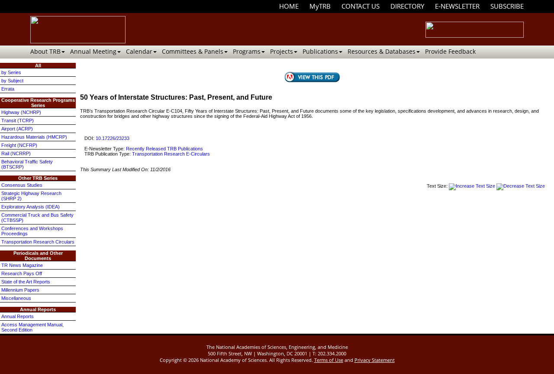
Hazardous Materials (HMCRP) (34, 137)
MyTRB (320, 6)
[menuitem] (289, 6)
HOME (289, 6)
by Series (11, 72)
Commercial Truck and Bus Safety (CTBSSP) (37, 217)
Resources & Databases (382, 51)
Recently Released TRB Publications (164, 148)
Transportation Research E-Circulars (171, 153)
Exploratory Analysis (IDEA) (30, 206)
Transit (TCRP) (17, 120)
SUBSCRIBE (507, 6)
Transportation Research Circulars (37, 241)
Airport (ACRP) (17, 128)
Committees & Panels (192, 51)
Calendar (139, 51)
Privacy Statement (374, 360)
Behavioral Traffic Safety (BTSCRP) (27, 164)
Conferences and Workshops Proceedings (32, 231)
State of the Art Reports (25, 281)
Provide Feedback (450, 51)
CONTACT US (360, 6)
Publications (320, 51)
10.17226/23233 (112, 138)
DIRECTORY (407, 6)
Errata (7, 88)
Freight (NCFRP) (19, 145)
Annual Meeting (93, 51)
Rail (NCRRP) (16, 153)
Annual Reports (17, 316)
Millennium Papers (20, 290)
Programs (247, 51)
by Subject (12, 80)
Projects (281, 51)
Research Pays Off (21, 273)
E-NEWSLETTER (457, 6)
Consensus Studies (21, 185)
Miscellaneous (16, 298)
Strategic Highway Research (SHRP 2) (31, 196)
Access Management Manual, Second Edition (32, 327)
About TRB (45, 51)
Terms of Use (328, 360)
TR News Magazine (22, 265)
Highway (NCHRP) (21, 112)
